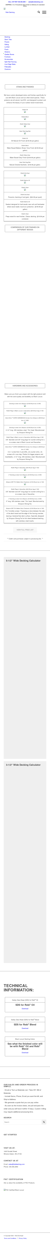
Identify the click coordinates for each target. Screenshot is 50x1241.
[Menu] (43, 12)
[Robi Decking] (21, 12)
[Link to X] (37, 1235)
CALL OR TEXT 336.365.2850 (17, 2)
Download (25, 1008)
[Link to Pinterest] (44, 1235)
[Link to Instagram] (34, 1235)
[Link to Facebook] (41, 1235)
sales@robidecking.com (35, 2)
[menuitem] (17, 1)
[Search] (37, 12)
